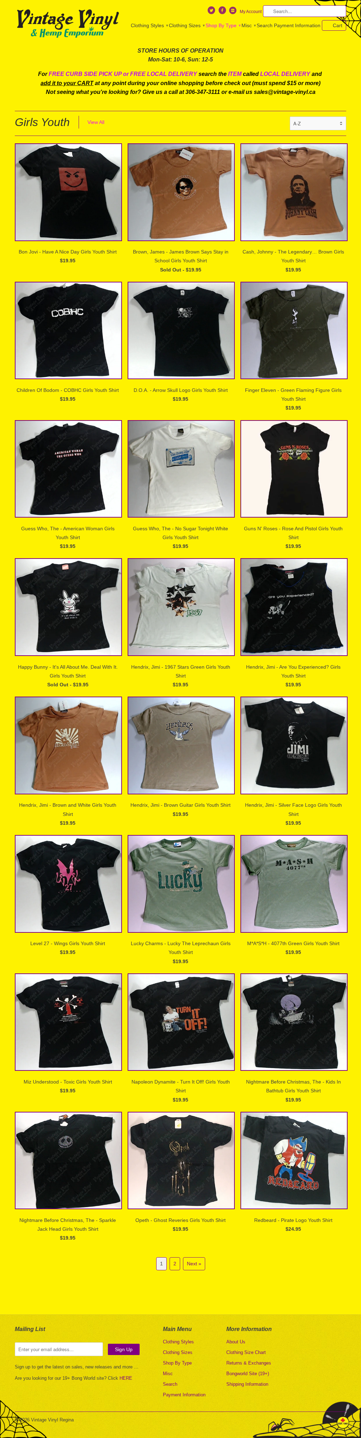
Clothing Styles (149, 25)
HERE (126, 1378)
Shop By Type (223, 25)
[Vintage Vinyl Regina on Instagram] (233, 12)
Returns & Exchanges (248, 1363)
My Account (251, 11)
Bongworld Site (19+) (247, 1373)
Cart (337, 25)
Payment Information (297, 25)
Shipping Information (247, 1384)
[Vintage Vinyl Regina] (68, 24)
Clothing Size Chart (246, 1352)
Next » (194, 1263)
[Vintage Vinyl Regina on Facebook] (222, 12)
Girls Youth (42, 122)
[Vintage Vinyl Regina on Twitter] (212, 12)
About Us (235, 1341)
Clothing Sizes (186, 25)
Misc (248, 25)
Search (265, 25)
